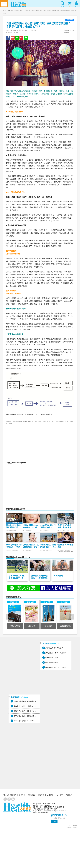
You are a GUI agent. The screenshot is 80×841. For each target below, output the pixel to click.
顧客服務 (22, 795)
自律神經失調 (17, 421)
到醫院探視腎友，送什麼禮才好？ (57, 667)
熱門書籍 (64, 602)
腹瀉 (48, 421)
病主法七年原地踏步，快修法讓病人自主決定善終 (31, 721)
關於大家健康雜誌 (9, 795)
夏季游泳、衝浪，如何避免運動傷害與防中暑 (30, 716)
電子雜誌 (31, 795)
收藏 (67, 33)
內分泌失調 (60, 421)
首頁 (4, 11)
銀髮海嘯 (30, 602)
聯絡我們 (69, 795)
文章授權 (50, 795)
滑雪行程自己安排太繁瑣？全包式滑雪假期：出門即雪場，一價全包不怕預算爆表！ (65, 526)
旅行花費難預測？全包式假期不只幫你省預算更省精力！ (14, 546)
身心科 (34, 421)
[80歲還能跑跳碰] (65, 614)
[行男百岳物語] (14, 614)
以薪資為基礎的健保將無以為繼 (25, 701)
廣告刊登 (41, 795)
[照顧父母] (31, 614)
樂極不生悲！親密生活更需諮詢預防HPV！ (14, 526)
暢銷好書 (13, 602)
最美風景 (47, 602)
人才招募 (59, 795)
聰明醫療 (11, 11)
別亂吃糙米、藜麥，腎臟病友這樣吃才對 (59, 653)
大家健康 (17, 807)
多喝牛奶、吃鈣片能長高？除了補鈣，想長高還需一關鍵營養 (35, 711)
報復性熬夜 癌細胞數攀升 (65, 546)
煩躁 (44, 421)
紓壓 (10, 424)
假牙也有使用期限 (51, 657)
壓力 (53, 421)
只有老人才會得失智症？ (54, 648)
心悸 (39, 421)
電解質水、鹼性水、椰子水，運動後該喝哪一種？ (31, 706)
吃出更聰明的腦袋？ (52, 662)
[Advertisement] (24, 441)
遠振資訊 (75, 827)
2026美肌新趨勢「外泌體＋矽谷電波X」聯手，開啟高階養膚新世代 (48, 526)
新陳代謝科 (27, 421)
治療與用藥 (19, 11)
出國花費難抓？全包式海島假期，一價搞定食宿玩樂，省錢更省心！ (48, 546)
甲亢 (66, 421)
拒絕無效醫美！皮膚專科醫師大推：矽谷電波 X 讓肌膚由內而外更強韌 (31, 526)
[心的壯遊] (48, 614)
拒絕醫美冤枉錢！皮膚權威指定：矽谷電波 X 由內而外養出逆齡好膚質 (31, 546)
